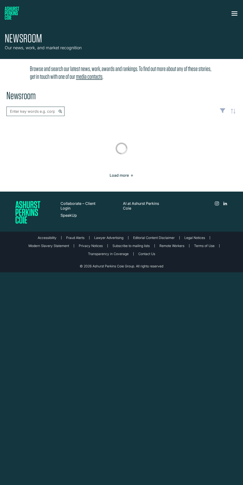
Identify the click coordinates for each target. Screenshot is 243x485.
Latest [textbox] (232, 113)
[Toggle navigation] (234, 13)
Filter (222, 112)
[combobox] (35, 111)
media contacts (89, 77)
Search (60, 111)
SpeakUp (69, 215)
